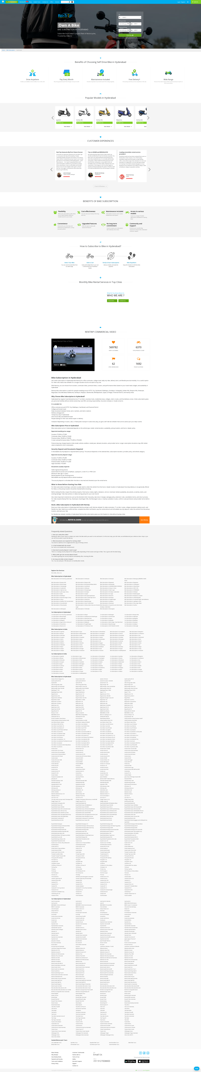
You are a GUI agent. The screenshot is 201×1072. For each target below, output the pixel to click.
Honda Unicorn (79, 775)
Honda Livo (102, 771)
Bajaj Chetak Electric (80, 692)
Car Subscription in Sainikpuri (131, 624)
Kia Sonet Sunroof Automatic (57, 946)
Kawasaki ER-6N (128, 778)
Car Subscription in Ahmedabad (98, 656)
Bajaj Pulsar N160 (80, 707)
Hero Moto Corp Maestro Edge (58, 733)
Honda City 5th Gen (104, 918)
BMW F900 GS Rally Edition (81, 714)
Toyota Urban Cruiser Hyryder (82, 1031)
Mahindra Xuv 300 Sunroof (81, 957)
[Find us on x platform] (144, 1053)
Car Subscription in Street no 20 (58, 626)
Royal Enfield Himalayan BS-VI (131, 825)
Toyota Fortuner (79, 1023)
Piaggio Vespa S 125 (55, 801)
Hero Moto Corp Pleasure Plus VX (107, 737)
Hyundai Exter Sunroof (56, 927)
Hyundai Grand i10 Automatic (131, 927)
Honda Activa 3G (79, 750)
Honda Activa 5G (79, 752)
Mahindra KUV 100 (55, 950)
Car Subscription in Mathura (77, 665)
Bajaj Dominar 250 (55, 696)
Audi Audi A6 (54, 903)
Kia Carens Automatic (56, 942)
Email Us (97, 1054)
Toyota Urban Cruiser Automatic (58, 1031)
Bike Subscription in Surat (96, 648)
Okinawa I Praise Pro (80, 795)
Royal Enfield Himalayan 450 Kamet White (60, 825)
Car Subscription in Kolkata (116, 663)
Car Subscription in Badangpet (107, 614)
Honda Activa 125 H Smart (57, 750)
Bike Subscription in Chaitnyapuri (132, 584)
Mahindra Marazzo (80, 950)
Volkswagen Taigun (104, 1033)
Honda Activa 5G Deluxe (130, 752)
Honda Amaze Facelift (81, 916)
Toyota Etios (127, 1021)
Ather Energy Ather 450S (130, 682)
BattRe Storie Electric (104, 711)
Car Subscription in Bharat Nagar (58, 616)
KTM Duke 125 (128, 786)
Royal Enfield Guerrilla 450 (106, 820)
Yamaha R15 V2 (128, 888)
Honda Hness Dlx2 (104, 769)
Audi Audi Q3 (79, 903)
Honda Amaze (128, 914)
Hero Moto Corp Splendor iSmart (107, 739)
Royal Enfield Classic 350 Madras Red (108, 810)
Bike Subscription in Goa (135, 635)
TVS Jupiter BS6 (79, 861)
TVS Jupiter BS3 (54, 861)
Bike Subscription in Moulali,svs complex (133, 595)
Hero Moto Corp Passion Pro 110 (107, 735)
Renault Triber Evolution (56, 1001)
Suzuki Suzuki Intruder (105, 850)
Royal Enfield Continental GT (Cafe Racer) (85, 818)
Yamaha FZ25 (79, 882)
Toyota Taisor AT (79, 1029)
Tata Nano (102, 1010)
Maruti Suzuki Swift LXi (105, 980)
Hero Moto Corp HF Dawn (106, 728)
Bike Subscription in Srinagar (77, 648)
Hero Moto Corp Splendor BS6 (82, 739)
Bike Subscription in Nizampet (106, 597)
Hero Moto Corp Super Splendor (107, 741)
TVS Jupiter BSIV (103, 861)
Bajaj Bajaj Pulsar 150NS (105, 690)
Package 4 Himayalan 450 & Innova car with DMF (86, 799)
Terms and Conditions (57, 1061)
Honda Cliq (127, 763)
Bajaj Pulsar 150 (103, 701)
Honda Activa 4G (104, 750)
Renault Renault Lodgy (81, 999)
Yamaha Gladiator (80, 886)
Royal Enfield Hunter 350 (81, 831)
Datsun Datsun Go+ (104, 908)
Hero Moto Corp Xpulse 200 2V (83, 743)
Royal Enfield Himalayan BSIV (131, 827)
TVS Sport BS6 (79, 869)
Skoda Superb (79, 1004)
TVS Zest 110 (127, 874)
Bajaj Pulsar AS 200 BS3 (105, 705)
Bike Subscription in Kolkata (57, 641)
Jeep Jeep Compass (55, 940)
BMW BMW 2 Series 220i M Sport (58, 905)
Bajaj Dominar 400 (80, 696)
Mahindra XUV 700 (104, 959)
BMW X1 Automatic (55, 907)
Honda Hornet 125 (55, 771)
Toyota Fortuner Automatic (106, 1023)
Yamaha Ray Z (128, 891)
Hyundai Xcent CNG (104, 939)
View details (67, 126)
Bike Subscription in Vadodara (77, 650)
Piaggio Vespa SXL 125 (81, 801)
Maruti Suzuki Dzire (80, 969)
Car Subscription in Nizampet (131, 622)
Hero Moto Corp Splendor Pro (82, 741)
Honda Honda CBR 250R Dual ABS (132, 769)
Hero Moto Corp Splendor (130, 737)
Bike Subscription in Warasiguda (107, 609)
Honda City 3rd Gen (55, 918)
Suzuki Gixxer (127, 844)
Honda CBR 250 (54, 763)
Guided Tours (37, 2)
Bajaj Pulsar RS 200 (104, 709)
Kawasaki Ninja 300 (55, 782)
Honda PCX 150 (54, 773)
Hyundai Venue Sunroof (105, 935)
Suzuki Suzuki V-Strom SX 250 (57, 852)
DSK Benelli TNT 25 (55, 716)
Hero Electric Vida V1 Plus (105, 722)
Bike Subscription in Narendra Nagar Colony (61, 597)
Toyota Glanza (128, 1023)
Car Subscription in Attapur (82, 614)
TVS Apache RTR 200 (129, 857)
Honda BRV (127, 916)
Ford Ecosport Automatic (81, 912)
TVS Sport (53, 869)
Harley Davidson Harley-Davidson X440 (60, 720)
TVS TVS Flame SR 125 (80, 871)
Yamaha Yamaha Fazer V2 (130, 893)
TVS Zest (102, 874)
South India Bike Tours (114, 1044)
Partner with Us (76, 1054)
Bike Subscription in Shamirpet (107, 603)
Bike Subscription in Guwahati (77, 637)
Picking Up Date (122, 21)
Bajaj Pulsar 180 (79, 703)
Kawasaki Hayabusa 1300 (57, 780)
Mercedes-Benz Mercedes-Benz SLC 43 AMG (61, 989)
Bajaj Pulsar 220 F (80, 705)
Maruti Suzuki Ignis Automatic (106, 974)
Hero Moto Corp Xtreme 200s (131, 746)
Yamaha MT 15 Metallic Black (131, 886)
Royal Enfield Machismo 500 (82, 833)
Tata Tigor (127, 1018)
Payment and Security (56, 1059)
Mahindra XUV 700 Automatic (131, 959)
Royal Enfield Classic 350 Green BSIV (132, 809)
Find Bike (129, 35)
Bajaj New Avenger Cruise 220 (106, 697)
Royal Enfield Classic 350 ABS (106, 805)
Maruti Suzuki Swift (104, 978)
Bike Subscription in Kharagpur (117, 639)
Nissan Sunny (127, 993)
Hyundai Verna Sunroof (130, 937)
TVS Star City (103, 869)
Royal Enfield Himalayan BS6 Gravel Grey (85, 827)
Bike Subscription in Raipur (57, 646)
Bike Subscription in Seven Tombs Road (84, 603)
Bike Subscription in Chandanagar (58, 586)
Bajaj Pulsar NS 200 (55, 709)
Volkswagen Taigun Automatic (131, 1033)
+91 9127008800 (101, 1060)
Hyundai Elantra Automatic (57, 925)
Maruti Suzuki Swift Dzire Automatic (83, 980)
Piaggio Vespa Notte (129, 799)
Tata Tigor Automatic (56, 1020)
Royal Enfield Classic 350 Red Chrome (108, 812)
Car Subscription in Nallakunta (82, 622)
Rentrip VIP (23, 2)
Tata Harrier (54, 1008)
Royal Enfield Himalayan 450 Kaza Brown (85, 825)
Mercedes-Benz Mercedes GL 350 (58, 988)
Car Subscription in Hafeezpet (131, 616)
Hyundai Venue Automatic (81, 935)
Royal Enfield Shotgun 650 (81, 837)
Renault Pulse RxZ (55, 999)
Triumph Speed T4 (104, 854)
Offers (51, 2)
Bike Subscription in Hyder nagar (107, 590)
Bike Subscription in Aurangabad (117, 631)
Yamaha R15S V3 (103, 891)
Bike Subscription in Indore (57, 639)
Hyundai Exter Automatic (130, 925)
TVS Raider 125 (103, 867)
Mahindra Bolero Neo (129, 948)
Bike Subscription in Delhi (76, 635)
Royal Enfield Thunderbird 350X (132, 839)
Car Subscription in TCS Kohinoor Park (84, 626)
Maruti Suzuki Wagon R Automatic (83, 984)
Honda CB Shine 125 (104, 760)
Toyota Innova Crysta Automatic (58, 1027)
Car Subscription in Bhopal (57, 658)
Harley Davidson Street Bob (131, 720)
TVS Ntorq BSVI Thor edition (131, 865)
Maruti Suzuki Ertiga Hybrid (130, 971)
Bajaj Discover (54, 694)
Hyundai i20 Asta (104, 931)
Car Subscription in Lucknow (57, 665)
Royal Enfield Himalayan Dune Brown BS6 (109, 829)
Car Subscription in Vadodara (136, 671)
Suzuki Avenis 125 (128, 842)
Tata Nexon (54, 1012)
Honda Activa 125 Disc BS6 (130, 748)
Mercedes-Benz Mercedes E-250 (107, 986)
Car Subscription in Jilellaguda (131, 618)
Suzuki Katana (79, 850)
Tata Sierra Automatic (129, 1016)
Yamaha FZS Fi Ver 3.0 (105, 882)
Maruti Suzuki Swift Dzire (56, 980)
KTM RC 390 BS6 (54, 792)
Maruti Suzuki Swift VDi (129, 980)
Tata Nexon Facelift (129, 1012)
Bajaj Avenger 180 (104, 684)
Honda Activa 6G (104, 754)
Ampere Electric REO (80, 679)
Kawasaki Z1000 (103, 784)
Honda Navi (127, 771)
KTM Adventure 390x (104, 786)
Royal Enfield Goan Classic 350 (82, 820)
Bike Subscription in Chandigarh (98, 633)
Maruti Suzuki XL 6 (104, 984)
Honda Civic (54, 920)
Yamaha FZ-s (127, 880)
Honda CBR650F (79, 763)
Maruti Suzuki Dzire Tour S (130, 969)
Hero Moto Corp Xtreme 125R (82, 746)
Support (74, 1063)
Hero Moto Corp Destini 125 (57, 726)
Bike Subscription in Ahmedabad (98, 631)
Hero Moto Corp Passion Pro (82, 735)
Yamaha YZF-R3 (54, 895)
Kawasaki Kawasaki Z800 (81, 780)
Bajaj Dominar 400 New (56, 697)
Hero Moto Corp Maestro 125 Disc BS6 (133, 731)
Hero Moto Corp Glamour (130, 726)
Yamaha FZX (54, 886)
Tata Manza (78, 1010)
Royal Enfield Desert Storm (106, 818)
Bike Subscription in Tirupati (116, 648)
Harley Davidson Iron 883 (81, 720)
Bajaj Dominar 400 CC (129, 696)
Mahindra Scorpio (128, 950)
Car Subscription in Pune (135, 667)
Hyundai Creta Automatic (81, 924)
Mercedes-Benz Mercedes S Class (83, 988)
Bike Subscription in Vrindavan (136, 650)
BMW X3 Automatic (80, 907)
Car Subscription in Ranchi (77, 669)
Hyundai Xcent (54, 939)
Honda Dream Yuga (129, 767)
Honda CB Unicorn (55, 761)
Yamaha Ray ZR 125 (55, 893)
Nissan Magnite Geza (80, 993)
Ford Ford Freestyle (104, 914)
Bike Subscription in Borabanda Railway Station (86, 584)
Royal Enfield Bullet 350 (81, 803)
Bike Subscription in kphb (57, 593)
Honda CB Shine (79, 760)
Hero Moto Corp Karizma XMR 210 (83, 731)
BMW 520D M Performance (130, 903)
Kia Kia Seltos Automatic (81, 944)
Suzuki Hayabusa (104, 848)
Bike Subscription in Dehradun (58, 635)
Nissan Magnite (54, 993)
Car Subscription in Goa (135, 660)
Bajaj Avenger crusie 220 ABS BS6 (107, 686)
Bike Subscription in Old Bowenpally (133, 597)
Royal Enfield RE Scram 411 (130, 835)
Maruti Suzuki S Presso (129, 976)
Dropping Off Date (122, 27)
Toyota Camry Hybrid (56, 1021)
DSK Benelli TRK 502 (104, 716)
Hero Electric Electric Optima (57, 722)
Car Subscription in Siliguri (96, 669)
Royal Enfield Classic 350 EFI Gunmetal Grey (109, 809)
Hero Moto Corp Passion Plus (58, 735)
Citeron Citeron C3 (80, 908)
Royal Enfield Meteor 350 (105, 833)
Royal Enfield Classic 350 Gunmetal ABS (84, 810)
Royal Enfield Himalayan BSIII (106, 827)
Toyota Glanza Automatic (57, 1025)
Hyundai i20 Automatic (130, 931)
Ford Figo (78, 914)
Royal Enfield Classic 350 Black (131, 805)
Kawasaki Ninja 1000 (129, 780)
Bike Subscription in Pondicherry (98, 645)
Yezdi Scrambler (128, 895)
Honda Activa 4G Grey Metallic (58, 752)
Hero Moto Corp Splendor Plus (131, 739)
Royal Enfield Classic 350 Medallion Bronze (134, 810)
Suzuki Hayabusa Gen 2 (130, 848)
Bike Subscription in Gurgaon (57, 637)
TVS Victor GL (54, 874)
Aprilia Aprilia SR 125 (129, 679)
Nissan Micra (103, 993)
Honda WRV (54, 922)
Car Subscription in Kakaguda (57, 620)
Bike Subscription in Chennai (116, 633)
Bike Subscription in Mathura (57, 643)
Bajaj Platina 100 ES (55, 699)
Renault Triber (103, 999)
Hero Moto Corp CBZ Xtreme (106, 724)
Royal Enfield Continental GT (57, 818)
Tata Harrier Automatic (81, 1008)
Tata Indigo (53, 1010)
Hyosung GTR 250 (80, 777)
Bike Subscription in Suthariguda (58, 609)
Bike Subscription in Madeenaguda (132, 593)
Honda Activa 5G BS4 (105, 752)
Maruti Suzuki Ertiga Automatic (107, 971)
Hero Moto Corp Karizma (57, 731)
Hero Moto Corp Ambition (81, 724)
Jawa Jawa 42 (54, 778)
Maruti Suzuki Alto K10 (81, 963)
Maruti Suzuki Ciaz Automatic (57, 969)
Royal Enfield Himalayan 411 (82, 824)
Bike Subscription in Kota (76, 641)
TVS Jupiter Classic (129, 861)
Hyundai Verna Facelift (81, 937)
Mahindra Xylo (79, 961)
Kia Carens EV (79, 942)
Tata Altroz (127, 1004)
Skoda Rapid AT (103, 1003)
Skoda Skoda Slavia (55, 1004)
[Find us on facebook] (140, 1053)
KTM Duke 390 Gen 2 (129, 788)
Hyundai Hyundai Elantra (130, 929)
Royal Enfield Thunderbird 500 (58, 841)
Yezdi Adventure (79, 895)
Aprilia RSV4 (54, 682)
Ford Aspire (127, 910)
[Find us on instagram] (148, 1053)
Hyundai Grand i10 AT (105, 927)
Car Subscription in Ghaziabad (117, 660)
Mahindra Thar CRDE (129, 954)
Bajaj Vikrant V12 (128, 709)
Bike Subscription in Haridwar (116, 637)
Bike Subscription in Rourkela (116, 646)
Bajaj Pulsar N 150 (129, 705)
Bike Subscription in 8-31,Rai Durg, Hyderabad (61, 578)
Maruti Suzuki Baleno (129, 963)
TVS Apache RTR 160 (129, 856)
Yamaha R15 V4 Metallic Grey (57, 891)
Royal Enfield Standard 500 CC (131, 837)
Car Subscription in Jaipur (57, 663)
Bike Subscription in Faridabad (97, 635)
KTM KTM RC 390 (128, 790)
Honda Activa (54, 748)
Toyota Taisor (54, 1029)
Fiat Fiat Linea (79, 910)
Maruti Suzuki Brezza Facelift (131, 965)
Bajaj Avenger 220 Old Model (57, 686)
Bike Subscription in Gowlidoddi (58, 588)
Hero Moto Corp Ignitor (105, 729)
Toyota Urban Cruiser (129, 1029)
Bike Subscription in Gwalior (97, 637)
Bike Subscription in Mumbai (77, 643)
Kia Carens (127, 940)
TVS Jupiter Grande (55, 863)
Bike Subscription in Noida (135, 643)
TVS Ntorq (102, 863)
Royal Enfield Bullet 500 (130, 803)
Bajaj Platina (127, 697)
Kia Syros (78, 946)
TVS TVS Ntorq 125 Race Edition (131, 871)
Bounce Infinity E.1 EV (129, 714)
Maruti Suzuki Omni (80, 976)
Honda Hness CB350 (80, 769)
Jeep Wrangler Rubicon (105, 940)
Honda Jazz (102, 920)
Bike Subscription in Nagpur (97, 643)
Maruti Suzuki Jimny (129, 974)
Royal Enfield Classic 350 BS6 (57, 807)
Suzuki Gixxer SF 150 (80, 846)
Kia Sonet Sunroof (128, 944)
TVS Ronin (127, 867)
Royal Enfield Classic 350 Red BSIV (83, 812)
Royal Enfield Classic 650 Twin (106, 816)
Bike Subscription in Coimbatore (137, 633)
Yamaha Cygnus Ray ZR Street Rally (83, 878)
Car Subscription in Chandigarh (97, 658)
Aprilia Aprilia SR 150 (56, 681)
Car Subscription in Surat (56, 671)
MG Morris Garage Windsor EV (82, 991)
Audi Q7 (102, 903)
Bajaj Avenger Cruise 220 (81, 686)
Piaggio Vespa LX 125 (105, 799)
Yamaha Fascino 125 (129, 878)
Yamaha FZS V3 (103, 884)
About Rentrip (54, 1052)
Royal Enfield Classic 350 (56, 805)
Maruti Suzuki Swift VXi (56, 982)
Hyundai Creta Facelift (105, 924)
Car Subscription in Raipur (57, 669)
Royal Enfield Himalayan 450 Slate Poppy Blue (110, 825)
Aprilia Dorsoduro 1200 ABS (106, 681)
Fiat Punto (102, 910)
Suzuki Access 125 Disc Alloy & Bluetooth (60, 842)
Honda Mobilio (128, 920)
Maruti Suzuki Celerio (56, 967)
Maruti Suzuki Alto (104, 961)
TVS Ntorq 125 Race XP (56, 865)
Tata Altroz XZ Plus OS (81, 1006)
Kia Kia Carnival (103, 942)
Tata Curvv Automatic (129, 1006)
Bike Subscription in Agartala (57, 631)
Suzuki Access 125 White (105, 842)
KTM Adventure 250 (80, 786)
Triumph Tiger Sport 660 (130, 854)
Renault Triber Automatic (130, 999)
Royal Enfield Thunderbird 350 (82, 839)
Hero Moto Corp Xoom (130, 741)
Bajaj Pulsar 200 (103, 703)
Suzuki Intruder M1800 (56, 850)
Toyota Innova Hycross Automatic (83, 1027)
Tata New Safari (128, 1010)
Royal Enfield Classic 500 (130, 814)
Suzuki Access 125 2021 (130, 841)
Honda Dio (78, 765)
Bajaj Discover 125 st (104, 694)
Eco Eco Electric (79, 718)
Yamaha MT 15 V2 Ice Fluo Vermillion (84, 888)
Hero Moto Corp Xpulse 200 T (82, 745)
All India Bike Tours (75, 1044)
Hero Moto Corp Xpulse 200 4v (107, 743)
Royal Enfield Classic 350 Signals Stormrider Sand (86, 814)
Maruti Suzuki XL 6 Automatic (131, 984)
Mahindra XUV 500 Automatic (82, 959)
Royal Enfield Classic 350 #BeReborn (84, 805)
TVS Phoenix (78, 867)
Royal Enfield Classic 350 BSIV (82, 807)
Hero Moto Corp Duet (105, 726)
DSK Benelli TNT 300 (80, 716)
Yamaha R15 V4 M (128, 889)
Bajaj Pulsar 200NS (129, 703)
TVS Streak (53, 871)
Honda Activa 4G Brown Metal (131, 750)
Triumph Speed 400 (80, 854)
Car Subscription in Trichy (96, 671)
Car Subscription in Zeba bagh (131, 626)
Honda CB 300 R (79, 758)
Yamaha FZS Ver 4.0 (129, 884)
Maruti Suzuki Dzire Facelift (106, 969)
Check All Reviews (100, 186)
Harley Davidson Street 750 (106, 720)
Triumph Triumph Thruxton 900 (58, 856)
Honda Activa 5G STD (80, 754)
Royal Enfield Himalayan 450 (106, 824)
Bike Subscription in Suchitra (131, 605)
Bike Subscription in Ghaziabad (117, 635)
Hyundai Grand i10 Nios (81, 929)
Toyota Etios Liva (55, 1023)
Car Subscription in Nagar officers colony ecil (61, 622)
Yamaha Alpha (128, 876)
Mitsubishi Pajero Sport (105, 991)
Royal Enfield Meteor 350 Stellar (132, 833)
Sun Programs (146, 1070)
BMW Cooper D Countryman (131, 905)
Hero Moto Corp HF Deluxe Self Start (59, 729)
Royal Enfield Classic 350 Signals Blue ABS (134, 812)
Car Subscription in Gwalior (97, 662)
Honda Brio (102, 916)
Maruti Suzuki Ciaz (128, 967)
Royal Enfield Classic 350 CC (106, 807)
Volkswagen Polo (55, 1033)
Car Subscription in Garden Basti (107, 616)
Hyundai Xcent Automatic (81, 939)
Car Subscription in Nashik (135, 665)
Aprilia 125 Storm (104, 679)
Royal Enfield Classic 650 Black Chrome (84, 816)
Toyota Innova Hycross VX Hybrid (107, 1027)
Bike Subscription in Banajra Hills (58, 582)
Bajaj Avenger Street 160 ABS (57, 688)
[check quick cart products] (188, 2)
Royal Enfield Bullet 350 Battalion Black (108, 803)
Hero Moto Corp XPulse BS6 (131, 745)
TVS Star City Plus (128, 869)
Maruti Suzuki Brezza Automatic (107, 965)
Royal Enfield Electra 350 (130, 818)
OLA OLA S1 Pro (79, 797)
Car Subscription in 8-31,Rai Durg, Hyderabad (61, 614)
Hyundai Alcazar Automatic (106, 922)
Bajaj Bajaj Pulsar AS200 (56, 692)
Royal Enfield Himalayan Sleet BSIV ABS (59, 831)
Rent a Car (59, 573)
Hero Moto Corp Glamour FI (57, 728)
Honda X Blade (128, 775)
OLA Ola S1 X (103, 797)
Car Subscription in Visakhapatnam (78, 673)
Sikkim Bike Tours (132, 1042)
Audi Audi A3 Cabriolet (105, 901)
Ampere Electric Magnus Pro (57, 679)
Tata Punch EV (103, 1014)
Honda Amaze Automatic (57, 916)
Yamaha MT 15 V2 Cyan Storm (58, 888)
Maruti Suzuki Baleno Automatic (58, 965)
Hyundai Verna (128, 935)
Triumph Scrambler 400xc (57, 854)
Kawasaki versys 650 (80, 784)
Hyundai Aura (128, 922)
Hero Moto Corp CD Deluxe (131, 724)
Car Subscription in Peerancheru (58, 624)
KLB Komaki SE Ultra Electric (131, 784)
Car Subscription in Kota (135, 663)
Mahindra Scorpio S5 (129, 952)
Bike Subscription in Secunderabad (59, 603)
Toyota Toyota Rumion (105, 1029)
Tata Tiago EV (103, 1018)
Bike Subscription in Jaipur (77, 639)
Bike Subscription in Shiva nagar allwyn (133, 603)
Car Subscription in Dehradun (58, 660)
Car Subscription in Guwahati (77, 662)
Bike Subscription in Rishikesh (97, 646)
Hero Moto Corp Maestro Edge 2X (83, 733)
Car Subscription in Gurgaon (57, 662)
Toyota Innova (79, 1025)
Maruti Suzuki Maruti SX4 (56, 976)
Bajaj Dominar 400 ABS (105, 696)
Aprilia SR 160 (79, 682)
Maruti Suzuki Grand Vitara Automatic (59, 974)
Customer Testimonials (78, 1052)
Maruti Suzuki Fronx (80, 972)
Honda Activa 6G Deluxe (130, 754)
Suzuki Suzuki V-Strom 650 (130, 850)
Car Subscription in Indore (135, 662)
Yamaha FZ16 (54, 882)
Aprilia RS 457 (128, 681)
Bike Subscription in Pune (115, 645)
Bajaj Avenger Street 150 (130, 686)
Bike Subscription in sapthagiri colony (133, 601)
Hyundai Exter (103, 925)
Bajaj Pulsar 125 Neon (56, 701)
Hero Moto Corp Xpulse (56, 743)
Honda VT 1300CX (104, 775)
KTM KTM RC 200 (103, 790)
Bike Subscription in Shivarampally (59, 605)
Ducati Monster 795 (129, 716)
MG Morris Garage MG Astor (106, 989)
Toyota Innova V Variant (130, 1027)
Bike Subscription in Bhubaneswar (78, 633)
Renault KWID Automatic (130, 997)
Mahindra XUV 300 (55, 957)
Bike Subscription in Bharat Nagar (58, 584)
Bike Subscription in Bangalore (136, 631)
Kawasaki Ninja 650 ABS (130, 782)
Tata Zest (127, 1020)
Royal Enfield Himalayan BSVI (82, 829)
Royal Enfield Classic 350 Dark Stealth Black (85, 809)
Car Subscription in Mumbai (97, 665)
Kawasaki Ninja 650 (104, 782)
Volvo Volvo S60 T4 (129, 1035)
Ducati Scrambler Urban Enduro (58, 718)
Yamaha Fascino (103, 878)
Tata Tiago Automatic (80, 1018)
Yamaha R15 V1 (103, 888)
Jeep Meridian (79, 940)
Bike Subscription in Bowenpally (107, 584)
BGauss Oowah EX (80, 713)
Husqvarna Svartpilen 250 (57, 777)
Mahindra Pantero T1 (105, 793)
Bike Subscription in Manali (135, 641)
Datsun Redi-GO (55, 910)
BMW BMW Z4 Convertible (106, 905)
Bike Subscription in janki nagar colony (59, 592)
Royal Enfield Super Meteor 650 (58, 839)
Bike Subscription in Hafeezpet (82, 588)
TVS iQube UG (54, 859)
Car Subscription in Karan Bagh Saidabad (85, 620)
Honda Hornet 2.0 (80, 771)
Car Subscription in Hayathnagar (58, 618)
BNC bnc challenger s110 (105, 714)
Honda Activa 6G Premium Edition (83, 756)
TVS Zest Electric (55, 876)
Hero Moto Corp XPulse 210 (106, 745)
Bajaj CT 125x (127, 692)
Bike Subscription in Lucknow (116, 641)
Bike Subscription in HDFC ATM (131, 588)
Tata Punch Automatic (80, 1014)
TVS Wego (78, 874)
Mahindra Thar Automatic (105, 954)
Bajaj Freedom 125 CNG (81, 697)
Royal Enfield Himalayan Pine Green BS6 (133, 829)
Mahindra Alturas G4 (80, 948)
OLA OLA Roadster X (104, 795)
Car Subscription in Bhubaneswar (78, 658)
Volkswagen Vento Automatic (82, 1035)
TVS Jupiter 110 (103, 859)
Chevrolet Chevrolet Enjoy (130, 907)
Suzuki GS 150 (79, 848)
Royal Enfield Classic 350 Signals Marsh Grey (61, 814)
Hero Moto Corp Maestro (105, 731)
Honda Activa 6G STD (105, 756)
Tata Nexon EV (103, 1012)
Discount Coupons (77, 1061)
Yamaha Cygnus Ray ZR (56, 878)
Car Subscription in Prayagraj (116, 667)
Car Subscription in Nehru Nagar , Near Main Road (111, 622)
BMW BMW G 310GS (129, 713)
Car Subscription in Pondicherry (98, 667)
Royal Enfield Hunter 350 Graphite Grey (133, 831)
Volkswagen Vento (55, 1035)
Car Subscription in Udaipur (116, 671)
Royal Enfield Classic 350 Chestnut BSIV (133, 807)
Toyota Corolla (79, 1021)
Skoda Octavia (54, 1003)
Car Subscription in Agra (76, 656)
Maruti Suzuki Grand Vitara (130, 972)
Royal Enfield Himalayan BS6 (57, 827)
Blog (30, 2)
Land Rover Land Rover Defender (132, 946)
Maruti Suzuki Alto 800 (129, 961)
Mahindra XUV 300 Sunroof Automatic (108, 957)
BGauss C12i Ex (54, 713)
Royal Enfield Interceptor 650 (57, 833)
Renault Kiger (54, 997)
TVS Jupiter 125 (128, 859)
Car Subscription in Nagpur (116, 665)
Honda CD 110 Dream (105, 763)
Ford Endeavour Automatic (130, 912)
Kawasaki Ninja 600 (80, 782)
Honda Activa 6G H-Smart (57, 756)
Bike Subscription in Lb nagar (106, 593)
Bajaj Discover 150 (129, 694)
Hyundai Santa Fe (55, 933)
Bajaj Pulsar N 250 (55, 707)
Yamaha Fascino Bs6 (56, 880)
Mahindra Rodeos (128, 793)
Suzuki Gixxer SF (54, 846)
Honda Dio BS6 (128, 765)
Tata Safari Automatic (129, 1014)
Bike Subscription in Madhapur (58, 595)
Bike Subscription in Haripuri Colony (108, 588)
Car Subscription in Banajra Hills (132, 614)
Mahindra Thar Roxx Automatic (107, 956)
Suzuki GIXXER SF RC (129, 846)
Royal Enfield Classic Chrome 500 (132, 816)
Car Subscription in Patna (76, 667)
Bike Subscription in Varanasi (97, 650)
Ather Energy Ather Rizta (81, 684)
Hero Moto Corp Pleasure (57, 737)
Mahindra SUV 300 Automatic (57, 954)
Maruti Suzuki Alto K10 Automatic (107, 963)
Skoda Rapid (78, 1003)
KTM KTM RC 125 (79, 790)
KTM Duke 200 (54, 788)
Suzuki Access (79, 841)
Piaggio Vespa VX (104, 801)
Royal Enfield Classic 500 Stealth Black (59, 816)
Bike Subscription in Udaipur (57, 650)
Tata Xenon (102, 1020)
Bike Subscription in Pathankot (58, 645)
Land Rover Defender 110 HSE (106, 946)
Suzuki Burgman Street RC (105, 844)
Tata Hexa (102, 1008)
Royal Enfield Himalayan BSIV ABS (58, 829)
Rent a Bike (53, 573)
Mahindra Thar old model (57, 956)
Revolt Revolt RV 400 (129, 801)
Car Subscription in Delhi (76, 660)
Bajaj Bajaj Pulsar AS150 (130, 690)
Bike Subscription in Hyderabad (137, 637)
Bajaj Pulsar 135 (79, 701)
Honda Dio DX (54, 767)
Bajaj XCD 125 (79, 711)
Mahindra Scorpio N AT (81, 952)
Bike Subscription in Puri (135, 645)
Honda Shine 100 (104, 773)
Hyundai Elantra (128, 924)
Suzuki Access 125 (104, 841)
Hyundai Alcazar (79, 922)
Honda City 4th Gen (80, 918)
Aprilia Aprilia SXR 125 (81, 681)
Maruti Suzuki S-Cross (80, 978)
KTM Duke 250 (79, 788)
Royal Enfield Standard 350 (106, 837)
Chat (196, 1068)
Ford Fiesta (53, 914)
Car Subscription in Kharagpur (77, 663)
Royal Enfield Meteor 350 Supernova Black (60, 835)
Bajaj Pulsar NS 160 (129, 707)
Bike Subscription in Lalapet (82, 593)
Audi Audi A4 (127, 901)
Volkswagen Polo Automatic (82, 1033)
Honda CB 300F (103, 758)
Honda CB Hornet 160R (56, 760)
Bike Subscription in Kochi (135, 639)
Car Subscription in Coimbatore (137, 658)
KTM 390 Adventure (55, 786)
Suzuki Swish (78, 852)
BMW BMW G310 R (55, 714)
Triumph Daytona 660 (105, 852)
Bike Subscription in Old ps (57, 599)
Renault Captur (79, 995)
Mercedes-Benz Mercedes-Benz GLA (108, 988)
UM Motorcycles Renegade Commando (84, 876)
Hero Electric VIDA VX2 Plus (57, 724)
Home (3, 50)
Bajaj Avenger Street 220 (105, 688)
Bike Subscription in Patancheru (83, 599)
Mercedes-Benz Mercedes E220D (132, 986)
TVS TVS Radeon (54, 873)
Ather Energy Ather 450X (56, 684)
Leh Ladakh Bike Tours (56, 1042)
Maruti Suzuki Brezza (80, 965)
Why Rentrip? (54, 1054)
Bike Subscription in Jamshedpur (98, 639)
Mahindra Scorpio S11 (105, 952)
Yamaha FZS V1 (54, 884)
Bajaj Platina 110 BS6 (80, 699)
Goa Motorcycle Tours (95, 1044)
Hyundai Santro (79, 933)
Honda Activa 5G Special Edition (58, 754)
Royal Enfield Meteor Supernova (107, 835)
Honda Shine (78, 773)
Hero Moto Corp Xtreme (56, 746)
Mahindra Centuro (104, 792)
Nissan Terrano (54, 995)
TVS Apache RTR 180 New (105, 857)
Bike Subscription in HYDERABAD (132, 590)
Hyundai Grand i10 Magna (57, 929)
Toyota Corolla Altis (104, 1021)
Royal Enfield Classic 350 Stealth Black (108, 814)
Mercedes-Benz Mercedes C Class (83, 986)
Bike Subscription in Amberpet (82, 578)
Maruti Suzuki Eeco (55, 971)
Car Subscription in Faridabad (97, 660)
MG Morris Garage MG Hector (131, 989)
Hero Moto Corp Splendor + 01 (58, 739)
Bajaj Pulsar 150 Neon (56, 703)
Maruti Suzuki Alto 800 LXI (57, 963)
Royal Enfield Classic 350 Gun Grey (59, 810)
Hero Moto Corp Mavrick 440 (106, 733)
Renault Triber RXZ (80, 1001)
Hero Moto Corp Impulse (130, 729)
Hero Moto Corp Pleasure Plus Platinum (84, 737)
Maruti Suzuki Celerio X (105, 967)
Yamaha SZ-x (78, 893)
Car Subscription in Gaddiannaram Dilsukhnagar (86, 616)
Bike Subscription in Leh (96, 641)
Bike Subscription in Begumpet (131, 582)
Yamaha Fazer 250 (104, 880)
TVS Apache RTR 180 (80, 857)
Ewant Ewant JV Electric (105, 718)
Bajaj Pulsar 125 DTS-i (129, 699)
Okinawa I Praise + (55, 795)
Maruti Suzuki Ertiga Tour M (57, 972)
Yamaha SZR (103, 893)
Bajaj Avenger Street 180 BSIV (82, 688)
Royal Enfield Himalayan (56, 824)
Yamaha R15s (79, 891)
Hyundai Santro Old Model (130, 933)
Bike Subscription (11, 50)
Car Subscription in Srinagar (136, 669)
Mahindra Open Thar (104, 950)
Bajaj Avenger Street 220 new (131, 688)
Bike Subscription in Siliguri (135, 646)
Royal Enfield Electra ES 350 (57, 820)
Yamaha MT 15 (103, 886)
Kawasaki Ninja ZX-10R (56, 784)
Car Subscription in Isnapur (106, 618)
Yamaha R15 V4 (79, 889)
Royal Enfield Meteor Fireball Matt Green (85, 835)
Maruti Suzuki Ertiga (80, 971)
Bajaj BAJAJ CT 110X (80, 690)
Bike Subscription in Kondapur (82, 592)
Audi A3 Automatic (55, 901)
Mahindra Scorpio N (55, 952)
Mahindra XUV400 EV (56, 961)
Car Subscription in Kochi (96, 663)
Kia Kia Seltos (54, 944)
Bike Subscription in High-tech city (58, 590)
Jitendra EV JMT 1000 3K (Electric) (107, 778)
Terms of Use (75, 1057)
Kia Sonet (102, 944)
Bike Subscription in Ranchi (77, 646)
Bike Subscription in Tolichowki (82, 609)
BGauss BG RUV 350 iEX (130, 711)
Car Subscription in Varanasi (57, 673)
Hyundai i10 (54, 931)
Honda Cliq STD (54, 765)
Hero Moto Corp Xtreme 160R (106, 746)
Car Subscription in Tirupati (77, 671)
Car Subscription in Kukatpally (106, 620)
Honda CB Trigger (129, 760)
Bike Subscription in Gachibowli (83, 586)
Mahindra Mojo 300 (80, 793)
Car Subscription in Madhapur (131, 620)
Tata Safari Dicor (79, 1016)
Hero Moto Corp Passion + (130, 733)
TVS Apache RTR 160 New (57, 857)
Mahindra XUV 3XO (129, 957)
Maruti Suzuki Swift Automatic (131, 978)
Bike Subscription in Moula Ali (106, 595)
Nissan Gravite (128, 991)
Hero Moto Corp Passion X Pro (131, 735)
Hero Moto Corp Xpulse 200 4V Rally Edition (61, 745)
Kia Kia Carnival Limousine (130, 942)
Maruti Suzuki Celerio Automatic (83, 967)
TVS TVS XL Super (104, 873)
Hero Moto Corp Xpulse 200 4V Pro (132, 743)
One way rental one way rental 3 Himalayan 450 (61, 799)
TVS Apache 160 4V (80, 856)
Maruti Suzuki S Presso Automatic (58, 978)
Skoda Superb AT (104, 1004)
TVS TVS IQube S (103, 871)
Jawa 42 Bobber (103, 777)
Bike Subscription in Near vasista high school (86, 597)
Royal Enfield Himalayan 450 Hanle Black (133, 824)
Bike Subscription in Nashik (116, 643)
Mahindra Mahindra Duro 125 (58, 793)
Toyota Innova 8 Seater (105, 1025)
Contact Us (45, 2)
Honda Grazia (54, 769)
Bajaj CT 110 (103, 692)
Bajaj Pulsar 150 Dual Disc (130, 701)
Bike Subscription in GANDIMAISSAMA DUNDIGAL (111, 586)
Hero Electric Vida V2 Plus (130, 722)
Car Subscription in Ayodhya (116, 656)
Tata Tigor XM (79, 1020)
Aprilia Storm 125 (104, 682)
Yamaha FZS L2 (128, 882)
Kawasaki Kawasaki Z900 (105, 780)
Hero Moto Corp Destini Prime (82, 726)
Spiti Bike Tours (74, 1042)
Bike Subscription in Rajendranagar (83, 601)
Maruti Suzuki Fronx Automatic (107, 972)
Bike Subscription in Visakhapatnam (118, 650)
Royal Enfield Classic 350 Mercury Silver (60, 812)
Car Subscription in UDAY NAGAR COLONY (109, 626)
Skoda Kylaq (127, 1001)
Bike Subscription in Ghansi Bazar (132, 586)
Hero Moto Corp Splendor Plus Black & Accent (61, 741)
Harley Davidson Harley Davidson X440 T (134, 718)
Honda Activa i (128, 756)
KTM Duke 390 (103, 788)
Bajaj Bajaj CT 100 (55, 690)
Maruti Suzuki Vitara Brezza (130, 982)
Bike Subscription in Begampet (107, 582)
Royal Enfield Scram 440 (56, 837)
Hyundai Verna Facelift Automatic (107, 937)
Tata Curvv (102, 1006)
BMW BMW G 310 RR (104, 713)
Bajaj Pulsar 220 (54, 705)
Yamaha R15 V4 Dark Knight (106, 889)
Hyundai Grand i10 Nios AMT (106, 929)
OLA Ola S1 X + (128, 797)
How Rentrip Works (56, 1057)
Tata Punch (53, 1014)
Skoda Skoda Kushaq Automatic (132, 1003)
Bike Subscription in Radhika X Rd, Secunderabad (62, 601)
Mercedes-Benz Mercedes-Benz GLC (133, 988)
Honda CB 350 (128, 758)
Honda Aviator (54, 758)
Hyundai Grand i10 (80, 927)
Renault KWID (103, 997)
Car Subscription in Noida (57, 667)
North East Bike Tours (114, 1042)
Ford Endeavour (103, 912)
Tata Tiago (53, 1018)
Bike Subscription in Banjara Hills (83, 582)
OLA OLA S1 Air (54, 797)
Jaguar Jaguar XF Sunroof (130, 939)
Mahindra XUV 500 (55, 959)
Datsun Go (127, 908)
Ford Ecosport (54, 912)
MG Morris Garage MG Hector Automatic (60, 991)
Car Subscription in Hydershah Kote (84, 618)
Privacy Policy (54, 1063)
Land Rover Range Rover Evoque (58, 948)
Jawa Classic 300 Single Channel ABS (132, 777)
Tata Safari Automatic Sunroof (58, 1016)
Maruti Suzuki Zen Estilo (56, 986)
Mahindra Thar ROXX (80, 956)
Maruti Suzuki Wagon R (56, 984)
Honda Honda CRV (80, 920)
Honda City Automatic (129, 918)
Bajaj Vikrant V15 (55, 711)
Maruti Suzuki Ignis (80, 974)
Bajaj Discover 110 (80, 694)
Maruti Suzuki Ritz (104, 976)
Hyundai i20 (78, 931)
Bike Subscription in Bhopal (57, 633)
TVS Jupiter (78, 859)
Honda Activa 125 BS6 (105, 748)
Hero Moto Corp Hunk (81, 729)
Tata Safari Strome (104, 1016)
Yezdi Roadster (103, 895)
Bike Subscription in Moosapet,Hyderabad (85, 595)
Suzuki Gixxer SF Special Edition (58, 848)
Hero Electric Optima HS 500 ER (83, 722)
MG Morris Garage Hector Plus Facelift (84, 989)
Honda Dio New (79, 767)
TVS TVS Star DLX (79, 873)
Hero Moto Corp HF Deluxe (131, 728)
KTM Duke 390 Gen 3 (56, 790)
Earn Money (144, 520)
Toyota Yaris (103, 1031)
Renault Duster (103, 995)
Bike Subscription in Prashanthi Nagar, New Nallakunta (137, 599)
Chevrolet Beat (103, 907)
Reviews (57, 2)
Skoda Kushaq (103, 1001)
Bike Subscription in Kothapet (131, 592)
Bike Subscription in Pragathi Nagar (108, 599)
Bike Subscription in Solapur (57, 648)
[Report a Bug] (136, 1070)
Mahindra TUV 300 (129, 956)
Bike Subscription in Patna (76, 645)
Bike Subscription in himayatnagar (83, 590)
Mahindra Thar (79, 954)
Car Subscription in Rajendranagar (107, 624)
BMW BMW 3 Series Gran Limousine (83, 905)
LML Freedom (79, 792)
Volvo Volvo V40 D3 (55, 1036)
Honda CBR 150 (128, 761)
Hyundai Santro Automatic (106, 933)
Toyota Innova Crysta (129, 1025)
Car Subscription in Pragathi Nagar (83, 624)
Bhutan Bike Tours (55, 1044)
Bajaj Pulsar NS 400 (80, 709)
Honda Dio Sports (104, 767)
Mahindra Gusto (128, 792)
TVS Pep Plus (54, 867)
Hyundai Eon (78, 925)
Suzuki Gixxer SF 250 (104, 846)
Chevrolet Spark (54, 908)
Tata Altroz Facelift (55, 1006)
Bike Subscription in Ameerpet (107, 578)
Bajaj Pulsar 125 (103, 699)
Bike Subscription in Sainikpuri (106, 601)
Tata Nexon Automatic (81, 1012)
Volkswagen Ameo (129, 1031)
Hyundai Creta (54, 924)
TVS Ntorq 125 (128, 863)
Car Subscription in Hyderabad (117, 662)
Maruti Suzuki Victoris (105, 982)
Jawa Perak (78, 778)
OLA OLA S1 (127, 795)
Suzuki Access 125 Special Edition (83, 842)
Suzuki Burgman (54, 844)
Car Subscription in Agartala (57, 656)
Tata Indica (127, 1008)
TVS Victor (127, 873)
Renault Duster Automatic (130, 995)
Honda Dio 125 (103, 765)
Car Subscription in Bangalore (136, 656)
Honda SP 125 (128, 773)
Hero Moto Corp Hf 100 (81, 728)
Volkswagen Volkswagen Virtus (107, 1035)
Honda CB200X (79, 761)
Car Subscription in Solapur (116, 669)
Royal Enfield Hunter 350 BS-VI (106, 831)
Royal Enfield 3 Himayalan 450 (58, 803)
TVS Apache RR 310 (104, 856)
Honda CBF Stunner (104, 761)
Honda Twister (54, 775)
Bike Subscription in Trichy (135, 648)
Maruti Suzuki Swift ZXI (81, 982)
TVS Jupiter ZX (79, 863)
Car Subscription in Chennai (116, 658)
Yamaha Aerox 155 (104, 876)
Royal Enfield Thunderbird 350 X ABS (108, 839)
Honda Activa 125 (80, 748)
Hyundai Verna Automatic (57, 937)
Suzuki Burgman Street (81, 844)
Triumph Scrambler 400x (130, 852)
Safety (74, 1059)
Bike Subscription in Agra (76, 631)
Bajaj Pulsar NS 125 (104, 707)
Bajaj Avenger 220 (129, 684)
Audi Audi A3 (78, 901)
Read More (111, 300)
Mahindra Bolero (104, 948)
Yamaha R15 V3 (54, 889)
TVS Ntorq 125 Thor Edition (106, 865)
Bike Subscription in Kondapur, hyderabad (109, 592)
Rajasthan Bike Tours (94, 1042)
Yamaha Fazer (79, 880)
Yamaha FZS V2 (79, 884)
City (119, 14)
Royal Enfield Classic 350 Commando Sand (60, 809)
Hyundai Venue (54, 935)
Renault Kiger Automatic (81, 997)
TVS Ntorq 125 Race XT (81, 865)
